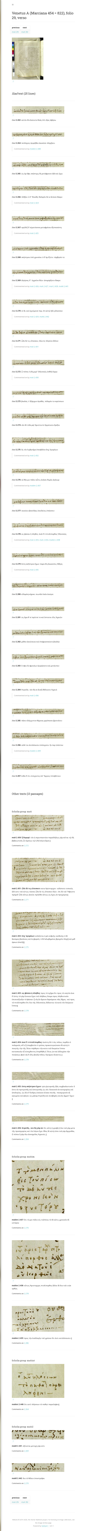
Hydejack (45, 1526)
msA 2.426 (34, 286)
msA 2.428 (53, 286)
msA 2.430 (34, 377)
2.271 (26, 899)
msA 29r (15, 32)
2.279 (26, 1104)
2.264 (26, 1409)
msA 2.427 (44, 286)
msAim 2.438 (54, 540)
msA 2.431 (34, 346)
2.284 (26, 1139)
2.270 (26, 1483)
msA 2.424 (34, 203)
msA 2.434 (44, 540)
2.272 (26, 845)
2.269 (26, 1451)
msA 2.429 (34, 316)
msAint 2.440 (35, 149)
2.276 (26, 1228)
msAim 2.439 (35, 751)
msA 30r (24, 32)
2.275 (26, 947)
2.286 (26, 1343)
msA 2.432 (34, 455)
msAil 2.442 (44, 316)
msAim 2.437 (35, 485)
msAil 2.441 (63, 286)
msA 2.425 (34, 233)
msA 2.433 (34, 540)
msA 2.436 (34, 695)
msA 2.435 (34, 570)
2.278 (26, 1010)
